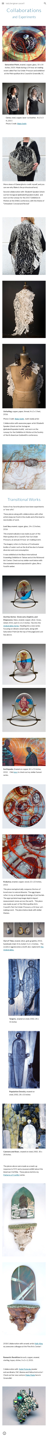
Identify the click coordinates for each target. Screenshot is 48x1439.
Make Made (30, 1375)
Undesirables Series (11, 626)
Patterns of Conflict (11, 1175)
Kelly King (39, 1344)
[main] (24, 13)
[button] (3, 3)
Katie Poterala (25, 1369)
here (15, 772)
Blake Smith (21, 124)
